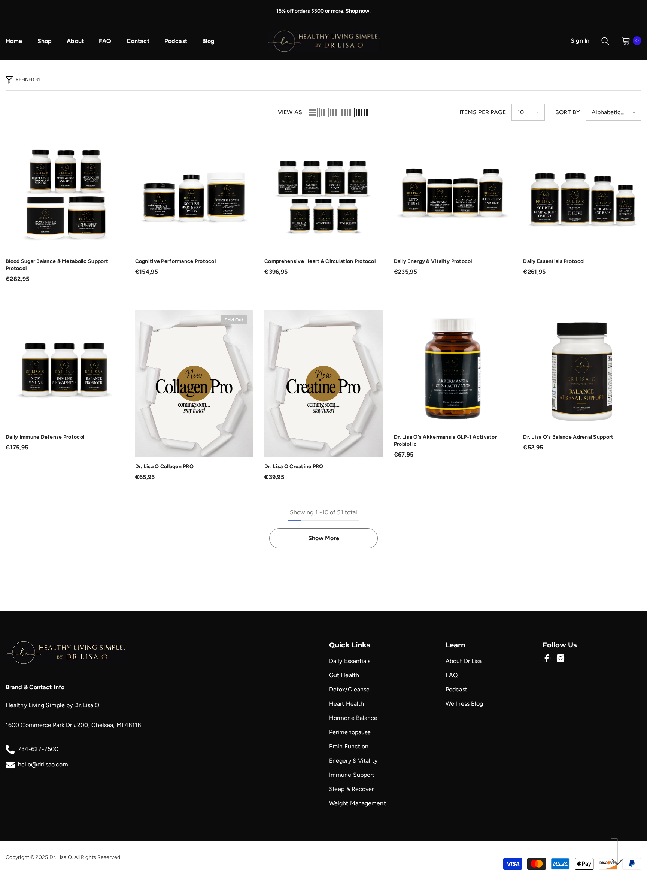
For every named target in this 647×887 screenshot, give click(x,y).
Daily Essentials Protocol (553, 261)
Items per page (482, 112)
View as (290, 112)
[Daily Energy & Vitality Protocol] (453, 193)
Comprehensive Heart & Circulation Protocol (320, 261)
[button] (313, 112)
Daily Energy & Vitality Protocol (433, 261)
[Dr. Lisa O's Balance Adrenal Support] (582, 369)
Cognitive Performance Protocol (175, 261)
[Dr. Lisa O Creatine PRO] (323, 383)
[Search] (605, 41)
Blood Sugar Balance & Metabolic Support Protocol (57, 265)
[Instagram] (560, 658)
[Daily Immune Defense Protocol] (65, 369)
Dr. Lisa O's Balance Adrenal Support (568, 437)
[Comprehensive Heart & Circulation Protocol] (323, 193)
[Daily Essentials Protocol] (582, 193)
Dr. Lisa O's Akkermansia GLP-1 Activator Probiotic (445, 440)
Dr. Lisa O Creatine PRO (293, 466)
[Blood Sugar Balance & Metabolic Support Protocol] (65, 193)
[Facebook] (547, 658)
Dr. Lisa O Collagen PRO (164, 466)
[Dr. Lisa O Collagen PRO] (194, 383)
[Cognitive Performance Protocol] (194, 193)
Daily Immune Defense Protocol (45, 437)
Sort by (567, 112)
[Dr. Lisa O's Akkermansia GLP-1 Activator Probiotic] (453, 369)
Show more (323, 538)
